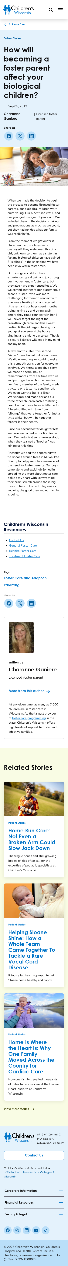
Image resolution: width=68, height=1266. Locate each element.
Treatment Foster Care (24, 556)
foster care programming (29, 718)
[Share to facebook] (9, 136)
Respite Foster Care (22, 551)
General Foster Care (23, 546)
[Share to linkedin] (32, 136)
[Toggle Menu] (60, 9)
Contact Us (16, 540)
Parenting (11, 585)
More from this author (26, 691)
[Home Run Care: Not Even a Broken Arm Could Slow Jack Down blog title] (34, 799)
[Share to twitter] (20, 136)
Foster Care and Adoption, (26, 578)
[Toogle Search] (50, 9)
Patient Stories (12, 38)
